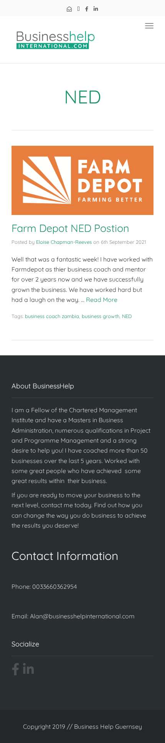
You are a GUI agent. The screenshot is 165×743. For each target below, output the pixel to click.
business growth (100, 316)
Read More (101, 299)
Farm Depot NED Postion (70, 228)
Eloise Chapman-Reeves (64, 242)
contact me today (66, 505)
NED (127, 316)
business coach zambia (52, 316)
